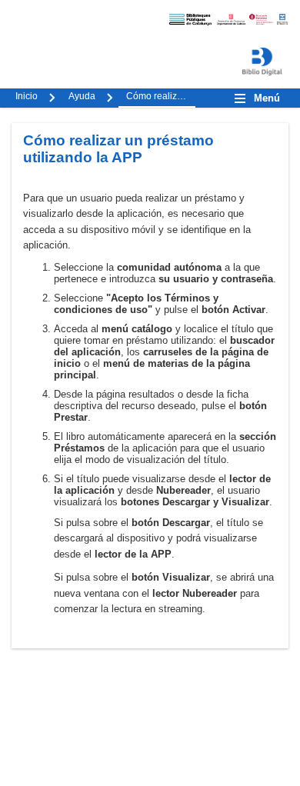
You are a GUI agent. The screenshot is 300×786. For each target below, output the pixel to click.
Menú (267, 98)
